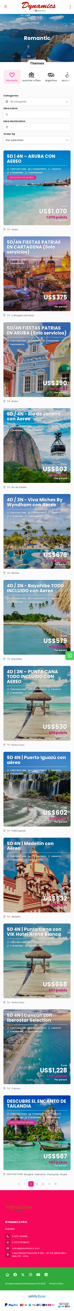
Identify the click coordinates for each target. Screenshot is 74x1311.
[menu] (70, 7)
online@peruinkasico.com (26, 1248)
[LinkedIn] (46, 1274)
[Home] (7, 1274)
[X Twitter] (23, 1274)
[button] (37, 140)
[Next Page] (49, 1184)
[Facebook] (15, 1274)
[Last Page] (55, 1184)
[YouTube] (38, 1274)
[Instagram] (30, 1274)
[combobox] (37, 127)
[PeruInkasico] (18, 1208)
